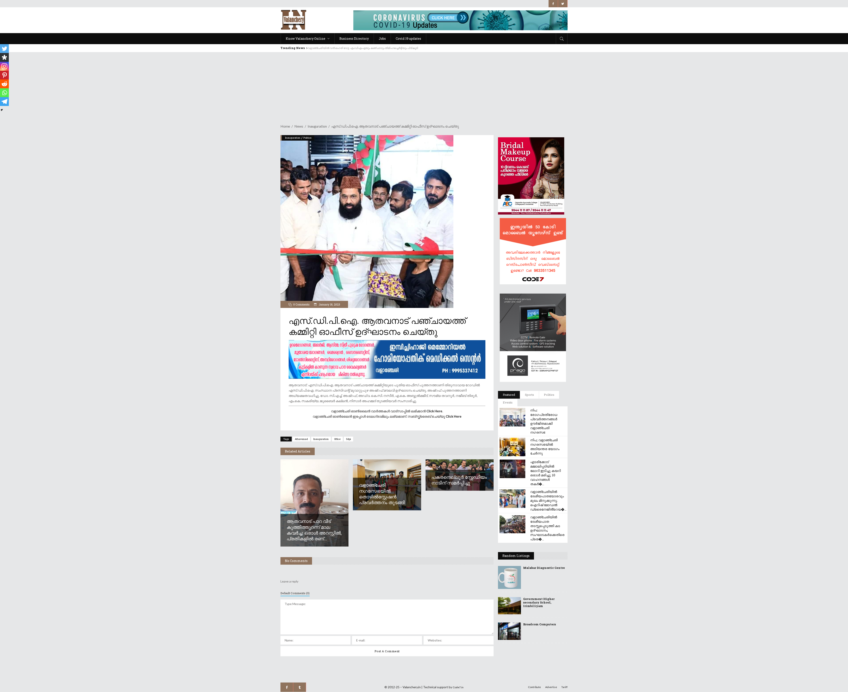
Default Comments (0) (295, 593)
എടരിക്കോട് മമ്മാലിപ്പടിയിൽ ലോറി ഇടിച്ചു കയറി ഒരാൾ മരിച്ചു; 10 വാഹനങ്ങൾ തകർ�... (545, 473)
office (337, 439)
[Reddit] (4, 83)
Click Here (434, 411)
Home (285, 126)
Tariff (564, 687)
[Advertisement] (424, 85)
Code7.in (458, 687)
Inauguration (317, 126)
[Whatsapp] (4, 92)
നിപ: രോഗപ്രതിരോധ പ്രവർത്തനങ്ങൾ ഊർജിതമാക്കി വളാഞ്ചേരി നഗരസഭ (543, 421)
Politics (307, 137)
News (298, 126)
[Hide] (2, 110)
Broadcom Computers (539, 624)
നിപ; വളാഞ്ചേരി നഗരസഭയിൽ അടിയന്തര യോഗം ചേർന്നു (544, 446)
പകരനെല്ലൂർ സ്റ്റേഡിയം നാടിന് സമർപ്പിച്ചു (459, 480)
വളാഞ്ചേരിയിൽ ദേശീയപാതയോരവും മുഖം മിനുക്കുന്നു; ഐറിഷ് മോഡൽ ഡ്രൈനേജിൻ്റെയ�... (548, 500)
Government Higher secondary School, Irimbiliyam (539, 602)
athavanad (301, 439)
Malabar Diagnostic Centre (544, 567)
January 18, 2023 (329, 304)
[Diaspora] (4, 57)
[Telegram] (4, 101)
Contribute (534, 687)
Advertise (551, 687)
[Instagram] (4, 66)
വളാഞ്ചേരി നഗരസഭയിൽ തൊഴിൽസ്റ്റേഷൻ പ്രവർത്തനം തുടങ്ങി (382, 493)
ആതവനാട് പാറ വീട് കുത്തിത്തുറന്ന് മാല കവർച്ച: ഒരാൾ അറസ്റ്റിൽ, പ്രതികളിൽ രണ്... (314, 529)
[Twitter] (4, 48)
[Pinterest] (4, 75)
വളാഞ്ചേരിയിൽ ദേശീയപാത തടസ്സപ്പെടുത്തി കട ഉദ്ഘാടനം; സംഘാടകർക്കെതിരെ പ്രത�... (547, 528)
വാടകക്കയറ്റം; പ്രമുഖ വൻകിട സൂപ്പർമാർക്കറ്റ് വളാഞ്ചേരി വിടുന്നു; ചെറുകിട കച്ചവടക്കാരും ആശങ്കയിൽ (371, 48)
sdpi (348, 439)
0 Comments (301, 304)
